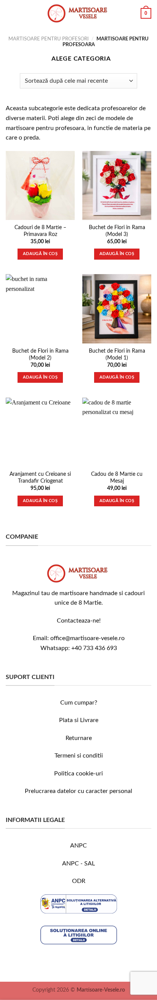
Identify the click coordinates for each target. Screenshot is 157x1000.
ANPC (78, 846)
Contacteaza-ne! (79, 621)
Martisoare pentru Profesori (48, 39)
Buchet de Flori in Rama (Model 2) (40, 354)
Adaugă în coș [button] (40, 254)
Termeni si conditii (78, 756)
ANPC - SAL (78, 863)
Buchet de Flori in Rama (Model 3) (117, 231)
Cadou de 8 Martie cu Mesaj (117, 478)
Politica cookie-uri (78, 773)
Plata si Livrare (78, 720)
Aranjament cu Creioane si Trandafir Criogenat (40, 478)
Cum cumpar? (78, 703)
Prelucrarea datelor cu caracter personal (78, 791)
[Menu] (10, 13)
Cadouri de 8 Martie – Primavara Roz (40, 231)
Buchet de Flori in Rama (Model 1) (117, 354)
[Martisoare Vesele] (78, 13)
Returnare (79, 738)
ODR (78, 881)
